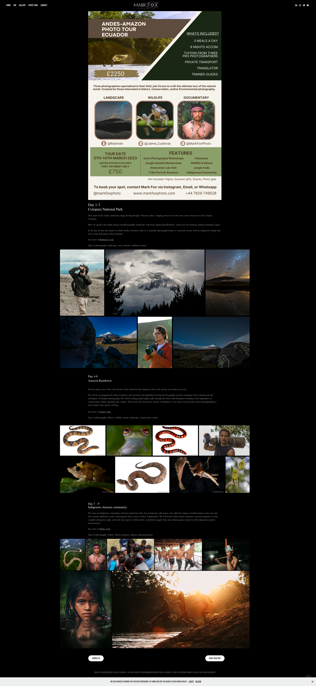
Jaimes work (105, 411)
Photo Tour (33, 5)
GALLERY (22, 5)
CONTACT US (96, 658)
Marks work (105, 528)
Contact (44, 5)
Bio (15, 5)
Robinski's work (106, 239)
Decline (198, 681)
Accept (191, 681)
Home (8, 5)
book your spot (215, 658)
